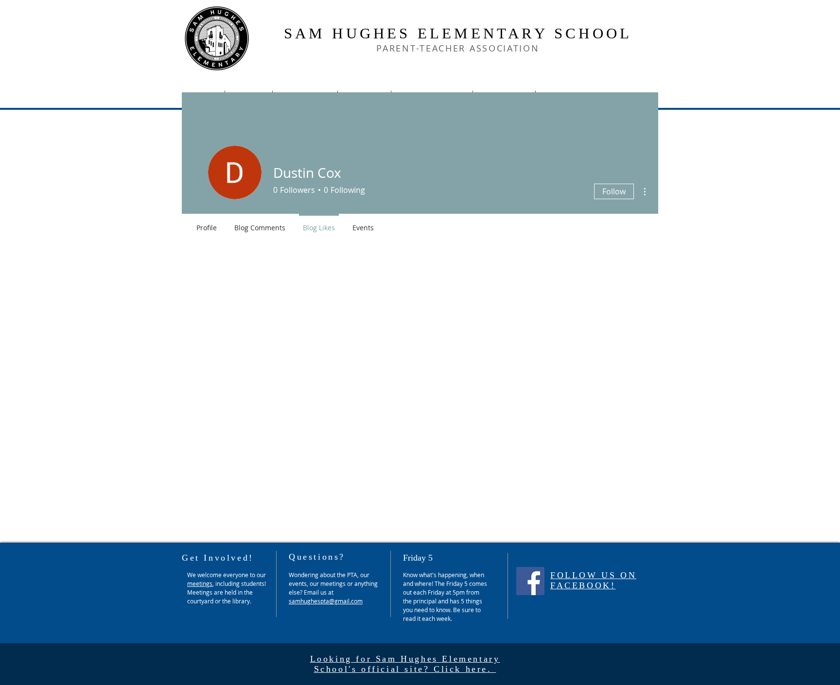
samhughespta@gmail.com (326, 601)
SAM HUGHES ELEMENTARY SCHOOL (458, 33)
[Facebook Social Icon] (530, 581)
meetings (199, 583)
